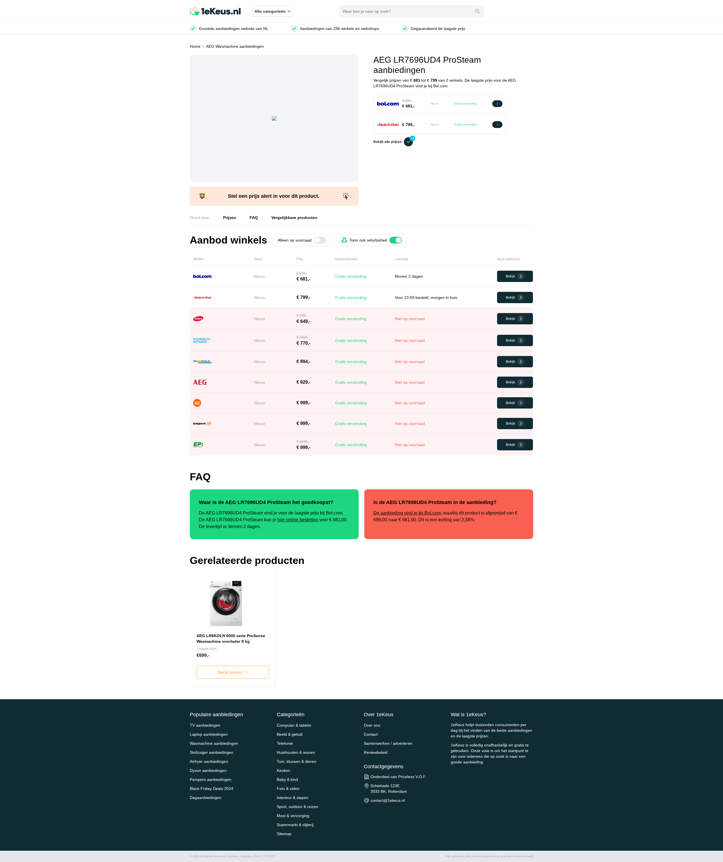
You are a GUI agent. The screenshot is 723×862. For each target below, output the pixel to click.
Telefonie (285, 743)
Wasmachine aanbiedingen (214, 743)
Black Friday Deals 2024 (211, 788)
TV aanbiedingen (205, 725)
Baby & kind (287, 779)
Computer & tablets (294, 725)
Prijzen (229, 217)
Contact (371, 734)
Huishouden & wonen (296, 752)
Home (195, 46)
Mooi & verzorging (293, 815)
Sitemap (284, 833)
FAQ (254, 217)
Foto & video (288, 788)
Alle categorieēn (270, 11)
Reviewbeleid (375, 752)
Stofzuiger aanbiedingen (211, 752)
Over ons (372, 725)
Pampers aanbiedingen (210, 779)
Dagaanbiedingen (205, 797)
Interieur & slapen (292, 797)
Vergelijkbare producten (294, 217)
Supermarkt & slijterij (295, 824)
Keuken (283, 770)
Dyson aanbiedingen (208, 770)
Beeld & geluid (289, 734)
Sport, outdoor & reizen (297, 806)
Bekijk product (231, 672)
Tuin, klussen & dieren (296, 761)
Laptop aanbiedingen (209, 734)
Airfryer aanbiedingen (209, 761)
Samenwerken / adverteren (388, 743)
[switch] (320, 240)
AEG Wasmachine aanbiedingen (235, 46)
